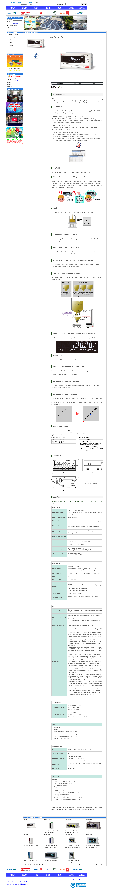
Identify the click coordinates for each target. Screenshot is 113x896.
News (59, 8)
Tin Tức (59, 7)
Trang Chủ (12, 7)
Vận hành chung (93, 501)
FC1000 (25, 819)
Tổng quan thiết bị (60, 83)
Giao (82, 501)
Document (71, 8)
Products (36, 8)
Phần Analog (55, 501)
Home (12, 8)
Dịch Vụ (48, 7)
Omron (10, 42)
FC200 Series (68, 819)
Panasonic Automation (14, 34)
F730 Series (47, 849)
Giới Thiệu (24, 7)
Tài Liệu (71, 7)
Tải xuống (95, 83)
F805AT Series (89, 834)
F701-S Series (89, 819)
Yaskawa (10, 39)
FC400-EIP (26, 849)
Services (48, 8)
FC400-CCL (47, 819)
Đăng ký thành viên (12, 25)
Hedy (10, 50)
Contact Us (82, 8)
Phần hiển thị (64, 501)
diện (86, 501)
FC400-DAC (47, 834)
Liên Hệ (82, 7)
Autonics (11, 45)
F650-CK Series (68, 834)
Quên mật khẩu (11, 27)
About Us (24, 8)
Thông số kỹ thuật (77, 83)
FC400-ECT (26, 834)
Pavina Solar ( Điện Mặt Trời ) (15, 37)
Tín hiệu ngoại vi (74, 501)
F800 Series (68, 849)
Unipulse (11, 47)
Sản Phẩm (36, 7)
